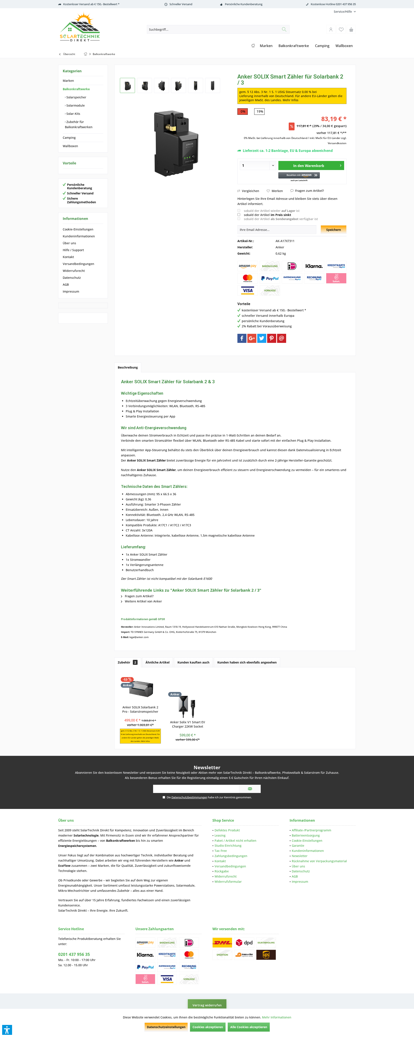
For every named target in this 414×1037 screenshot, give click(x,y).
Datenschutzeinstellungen (166, 1027)
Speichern (333, 230)
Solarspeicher (76, 97)
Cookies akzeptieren (208, 1027)
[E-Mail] (281, 338)
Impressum (71, 291)
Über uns (69, 243)
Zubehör (127, 662)
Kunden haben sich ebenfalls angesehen (247, 662)
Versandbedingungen (78, 264)
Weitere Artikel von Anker (143, 601)
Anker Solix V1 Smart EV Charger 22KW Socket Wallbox (187, 724)
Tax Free (221, 851)
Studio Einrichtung (228, 845)
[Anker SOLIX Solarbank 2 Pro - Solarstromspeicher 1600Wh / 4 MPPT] (140, 688)
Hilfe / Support (73, 250)
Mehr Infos (290, 100)
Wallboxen (70, 146)
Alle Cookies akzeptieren (248, 1027)
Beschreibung (128, 367)
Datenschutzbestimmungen (189, 797)
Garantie (298, 845)
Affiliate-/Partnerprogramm (311, 830)
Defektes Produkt (227, 830)
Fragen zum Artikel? (309, 191)
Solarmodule (75, 105)
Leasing (220, 835)
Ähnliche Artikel (157, 662)
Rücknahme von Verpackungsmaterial (319, 861)
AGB (66, 284)
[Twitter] (261, 338)
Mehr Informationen (276, 1017)
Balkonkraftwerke (76, 89)
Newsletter (299, 856)
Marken (68, 81)
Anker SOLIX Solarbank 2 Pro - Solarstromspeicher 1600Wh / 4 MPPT (140, 709)
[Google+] (251, 338)
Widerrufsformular (228, 881)
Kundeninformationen (79, 236)
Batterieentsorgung (306, 835)
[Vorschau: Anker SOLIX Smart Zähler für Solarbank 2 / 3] (127, 85)
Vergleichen (250, 191)
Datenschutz (72, 278)
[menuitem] (343, 11)
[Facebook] (241, 338)
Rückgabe (222, 871)
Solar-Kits (73, 114)
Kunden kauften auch (193, 662)
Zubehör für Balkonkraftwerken (79, 124)
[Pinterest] (271, 338)
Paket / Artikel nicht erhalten (235, 840)
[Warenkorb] (351, 29)
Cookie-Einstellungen (78, 229)
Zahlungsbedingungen (231, 856)
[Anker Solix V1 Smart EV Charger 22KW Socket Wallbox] (187, 703)
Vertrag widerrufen (207, 1005)
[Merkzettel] (341, 29)
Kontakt (68, 257)
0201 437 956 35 (74, 954)
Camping (69, 138)
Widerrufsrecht (74, 271)
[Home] (253, 45)
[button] (299, 177)
